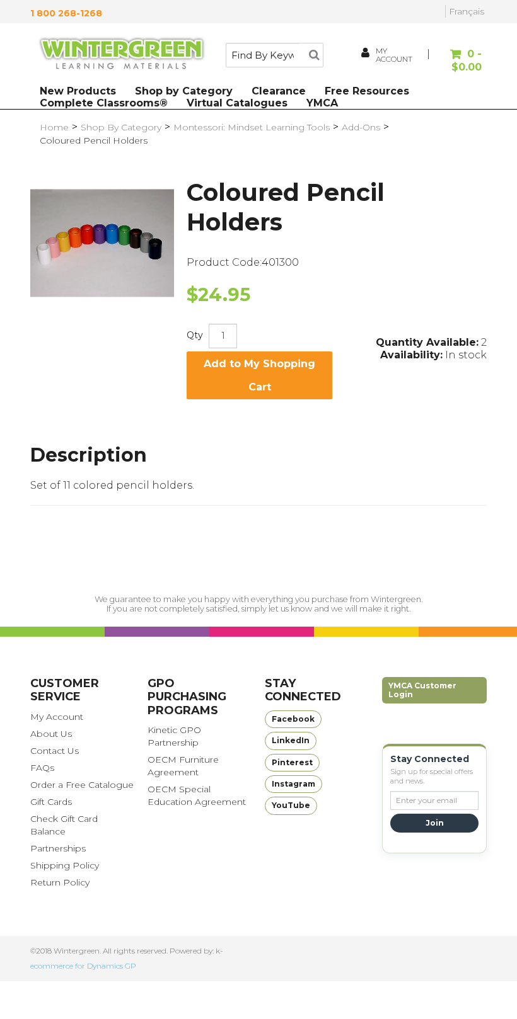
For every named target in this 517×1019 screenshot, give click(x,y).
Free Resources (367, 91)
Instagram (293, 783)
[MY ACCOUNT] (366, 54)
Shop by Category (184, 91)
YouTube (291, 805)
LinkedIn (291, 740)
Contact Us (54, 750)
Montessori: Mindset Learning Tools (251, 127)
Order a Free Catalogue (82, 784)
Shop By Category (121, 127)
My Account (56, 716)
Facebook (293, 719)
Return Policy (60, 882)
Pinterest (292, 762)
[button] (457, 61)
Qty (195, 335)
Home (54, 127)
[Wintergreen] (121, 55)
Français (466, 11)
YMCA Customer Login (422, 690)
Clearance (279, 91)
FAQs (42, 767)
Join (435, 823)
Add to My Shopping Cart (259, 375)
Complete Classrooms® (104, 103)
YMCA (322, 103)
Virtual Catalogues (237, 103)
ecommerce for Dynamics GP (83, 966)
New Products (78, 91)
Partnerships (58, 848)
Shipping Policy (64, 865)
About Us (51, 733)
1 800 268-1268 (66, 13)
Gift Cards (51, 801)
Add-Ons (361, 127)
